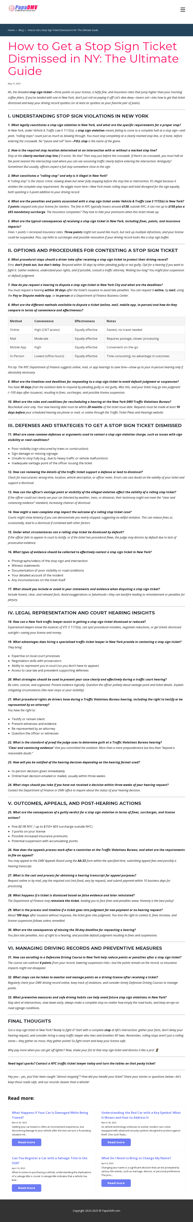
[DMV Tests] (23, 8)
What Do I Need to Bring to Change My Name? (136, 1158)
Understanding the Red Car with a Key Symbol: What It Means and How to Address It (141, 1115)
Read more (26, 1142)
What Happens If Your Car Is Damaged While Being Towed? (50, 1115)
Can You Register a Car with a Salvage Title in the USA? (49, 1160)
